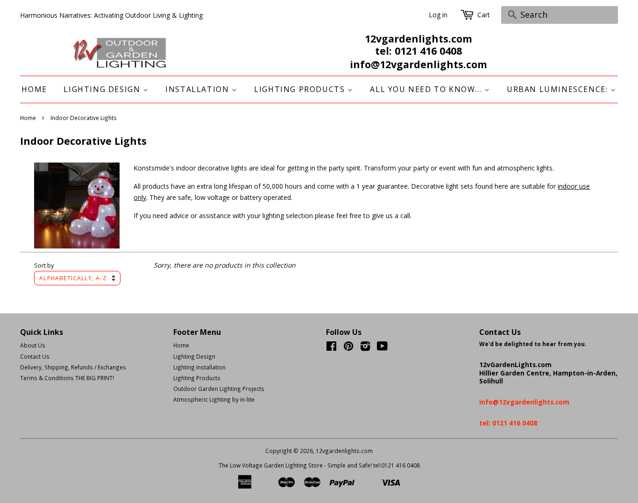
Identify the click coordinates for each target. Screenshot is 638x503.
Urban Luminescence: (558, 89)
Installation (198, 89)
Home (34, 89)
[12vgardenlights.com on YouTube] (382, 348)
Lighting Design (103, 89)
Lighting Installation (199, 367)
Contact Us (35, 356)
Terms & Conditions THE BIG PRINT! (67, 378)
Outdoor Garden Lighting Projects (218, 388)
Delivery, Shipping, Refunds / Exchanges (73, 367)
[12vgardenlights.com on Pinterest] (348, 348)
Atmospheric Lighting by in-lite (214, 399)
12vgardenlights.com (344, 450)
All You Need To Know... (427, 89)
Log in (438, 14)
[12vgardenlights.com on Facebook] (331, 348)
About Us (32, 345)
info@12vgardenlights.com (418, 64)
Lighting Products (300, 89)
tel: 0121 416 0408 (418, 50)
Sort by (44, 265)
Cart (483, 14)
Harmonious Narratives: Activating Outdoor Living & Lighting (111, 15)
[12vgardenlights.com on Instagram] (365, 348)
